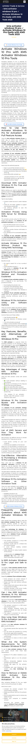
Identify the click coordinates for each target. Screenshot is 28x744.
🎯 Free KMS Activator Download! (14, 124)
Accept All (14, 734)
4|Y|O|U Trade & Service (13, 6)
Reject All (14, 741)
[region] (14, 733)
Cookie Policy (8, 730)
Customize (14, 737)
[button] (24, 2)
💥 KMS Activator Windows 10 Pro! (14, 506)
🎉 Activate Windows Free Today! (14, 44)
